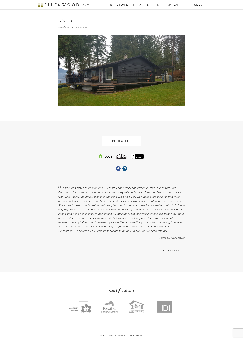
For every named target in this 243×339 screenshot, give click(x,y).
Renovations (140, 4)
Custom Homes (118, 4)
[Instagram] (124, 168)
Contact (198, 4)
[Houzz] (105, 156)
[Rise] (121, 156)
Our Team (172, 4)
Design (157, 4)
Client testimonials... (174, 250)
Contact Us (121, 141)
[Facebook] (118, 168)
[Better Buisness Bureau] (137, 156)
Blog (185, 4)
